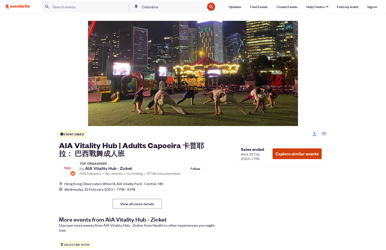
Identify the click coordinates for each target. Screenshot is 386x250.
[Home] (17, 6)
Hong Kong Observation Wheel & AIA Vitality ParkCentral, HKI (113, 183)
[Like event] (324, 134)
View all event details (137, 203)
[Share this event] (314, 134)
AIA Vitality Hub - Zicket (108, 168)
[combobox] (173, 7)
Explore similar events (297, 153)
